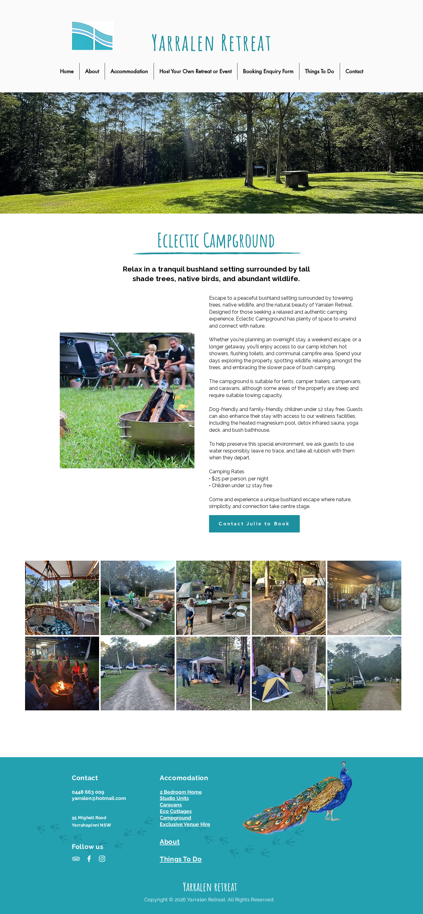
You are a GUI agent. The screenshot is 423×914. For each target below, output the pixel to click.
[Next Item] (390, 635)
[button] (129, 71)
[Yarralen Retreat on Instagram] (102, 858)
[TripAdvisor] (76, 858)
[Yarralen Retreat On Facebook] (89, 858)
